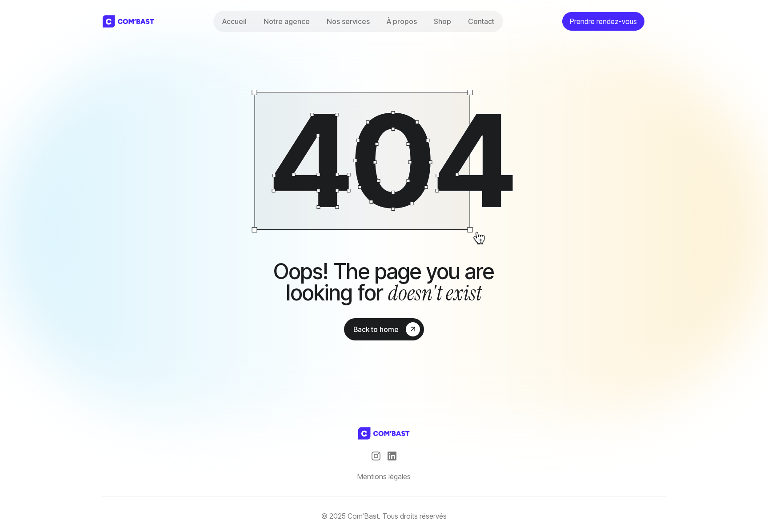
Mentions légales (384, 476)
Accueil (234, 21)
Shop (442, 21)
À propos (402, 21)
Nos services (348, 21)
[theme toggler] (659, 21)
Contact (481, 21)
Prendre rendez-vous (603, 21)
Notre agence (287, 21)
